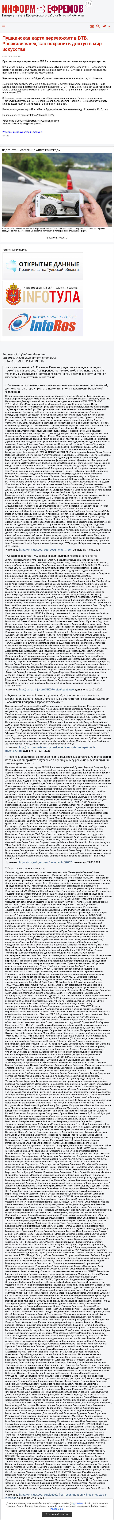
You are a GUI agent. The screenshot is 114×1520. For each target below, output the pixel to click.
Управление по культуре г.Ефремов (22, 132)
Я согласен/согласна (57, 1514)
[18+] (43, 11)
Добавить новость (57, 238)
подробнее (77, 1503)
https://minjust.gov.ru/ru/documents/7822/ (45, 862)
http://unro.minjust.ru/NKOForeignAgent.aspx (46, 689)
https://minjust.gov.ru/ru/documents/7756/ (45, 549)
